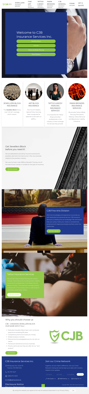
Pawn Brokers (36, 54)
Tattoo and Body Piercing (36, 50)
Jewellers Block (36, 41)
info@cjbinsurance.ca (14, 380)
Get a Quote (81, 4)
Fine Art (36, 45)
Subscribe (80, 374)
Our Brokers (11, 353)
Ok (73, 390)
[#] (43, 386)
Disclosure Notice (14, 384)
